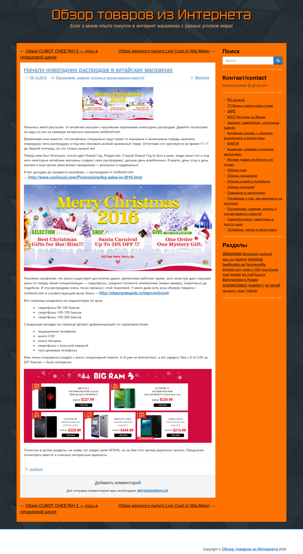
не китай (272, 285)
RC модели (236, 99)
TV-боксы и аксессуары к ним (250, 105)
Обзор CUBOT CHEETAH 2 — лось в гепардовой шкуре (59, 54)
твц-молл (229, 290)
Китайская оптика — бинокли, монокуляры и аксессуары (248, 135)
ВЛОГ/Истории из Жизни (246, 116)
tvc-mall (248, 274)
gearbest (255, 259)
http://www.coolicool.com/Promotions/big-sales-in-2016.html (85, 177)
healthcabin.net (234, 264)
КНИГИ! (233, 143)
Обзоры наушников (242, 175)
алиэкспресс (235, 285)
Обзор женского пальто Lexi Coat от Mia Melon (164, 51)
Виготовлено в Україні (240, 279)
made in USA (251, 269)
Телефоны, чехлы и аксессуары (252, 229)
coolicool (36, 469)
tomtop (236, 274)
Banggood (250, 253)
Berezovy (202, 77)
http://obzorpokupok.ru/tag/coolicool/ (134, 293)
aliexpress (232, 253)
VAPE (231, 111)
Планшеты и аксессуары (246, 192)
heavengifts (256, 264)
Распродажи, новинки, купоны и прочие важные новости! (100, 77)
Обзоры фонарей (240, 186)
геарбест (256, 285)
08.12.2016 (38, 77)
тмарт (241, 290)
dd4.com (228, 259)
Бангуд (259, 274)
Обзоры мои (236, 169)
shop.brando (270, 269)
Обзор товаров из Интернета (151, 14)
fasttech (241, 259)
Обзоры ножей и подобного (248, 181)
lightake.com (232, 269)
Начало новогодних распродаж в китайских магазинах (98, 69)
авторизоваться (152, 490)
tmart (226, 274)
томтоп (251, 290)
